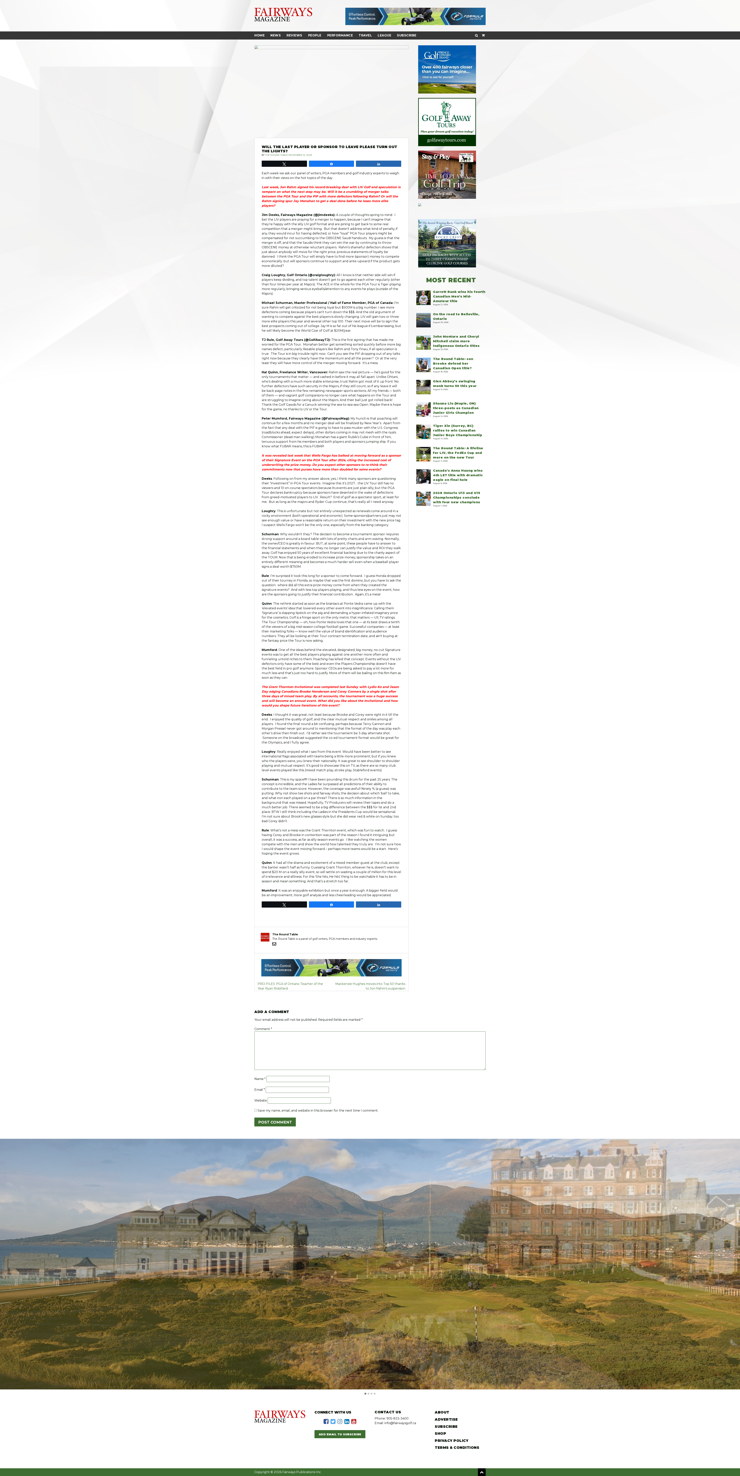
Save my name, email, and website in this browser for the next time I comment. (318, 1110)
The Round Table (276, 154)
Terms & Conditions (457, 1448)
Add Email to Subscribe (340, 1434)
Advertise (446, 1419)
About (442, 1412)
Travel (365, 35)
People (314, 35)
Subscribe (406, 35)
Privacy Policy (451, 1441)
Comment (263, 1029)
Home (259, 35)
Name (260, 1079)
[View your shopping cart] (483, 35)
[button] (365, 1394)
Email (259, 1090)
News (275, 35)
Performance (340, 35)
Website (260, 1100)
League (384, 35)
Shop (440, 1433)
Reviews (294, 35)
